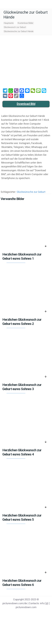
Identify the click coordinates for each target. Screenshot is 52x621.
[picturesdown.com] (26, 4)
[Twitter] (22, 612)
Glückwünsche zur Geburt (31, 191)
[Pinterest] (29, 612)
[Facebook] (15, 612)
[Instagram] (36, 612)
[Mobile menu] (3, 4)
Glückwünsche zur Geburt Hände (18, 31)
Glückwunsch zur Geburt (15, 27)
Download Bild (26, 104)
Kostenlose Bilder (25, 23)
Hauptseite (9, 23)
